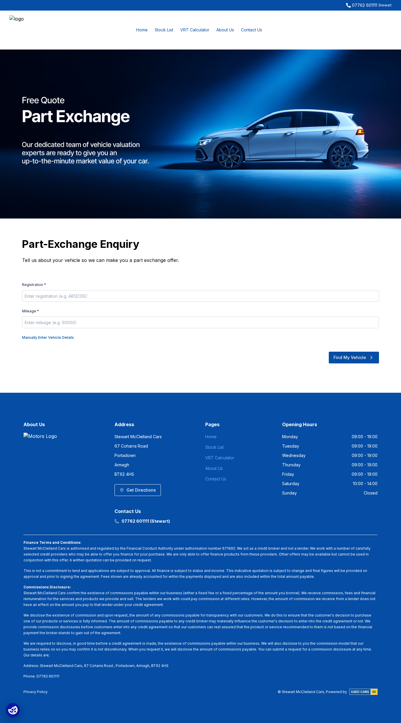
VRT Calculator (194, 29)
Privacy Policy (35, 692)
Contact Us (251, 29)
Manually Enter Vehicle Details (48, 337)
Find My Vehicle (349, 357)
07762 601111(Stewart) (146, 521)
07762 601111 (364, 5)
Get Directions (141, 489)
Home (142, 29)
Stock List (164, 29)
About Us (225, 29)
